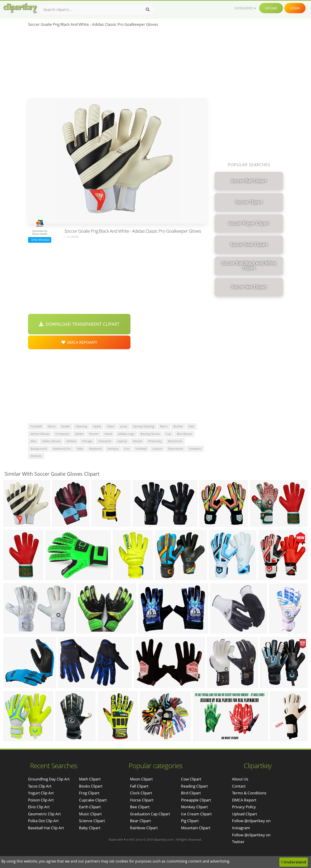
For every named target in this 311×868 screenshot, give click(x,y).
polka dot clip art (43, 820)
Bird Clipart (191, 793)
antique (113, 449)
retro (164, 426)
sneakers (195, 449)
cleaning (81, 426)
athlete (71, 441)
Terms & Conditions (249, 793)
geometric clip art (44, 813)
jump (123, 426)
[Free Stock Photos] (20, 8)
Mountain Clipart (195, 827)
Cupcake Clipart (93, 800)
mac (33, 441)
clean (110, 426)
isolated (140, 449)
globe (79, 434)
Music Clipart (90, 813)
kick (191, 426)
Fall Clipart (139, 786)
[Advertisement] (117, 64)
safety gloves (51, 441)
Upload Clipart (244, 813)
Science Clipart (92, 820)
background (39, 449)
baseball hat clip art (46, 827)
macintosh (175, 441)
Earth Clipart (90, 806)
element (36, 456)
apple (97, 426)
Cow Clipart (191, 779)
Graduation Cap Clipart (150, 813)
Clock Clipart (141, 793)
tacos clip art (39, 786)
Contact (239, 786)
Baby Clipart (89, 827)
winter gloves (40, 434)
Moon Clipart (141, 779)
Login (295, 8)
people (137, 441)
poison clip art (41, 800)
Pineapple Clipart (196, 800)
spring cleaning (143, 426)
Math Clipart (90, 779)
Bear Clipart (140, 820)
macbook (95, 449)
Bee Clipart (140, 806)
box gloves (184, 434)
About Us (240, 779)
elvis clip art (39, 806)
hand (108, 434)
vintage (87, 441)
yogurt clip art (41, 793)
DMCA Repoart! (81, 342)
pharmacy (155, 441)
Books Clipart (90, 786)
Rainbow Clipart (144, 827)
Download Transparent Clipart (81, 324)
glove (51, 426)
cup (168, 434)
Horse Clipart (141, 800)
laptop (122, 441)
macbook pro (62, 449)
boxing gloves (150, 434)
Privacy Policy (244, 806)
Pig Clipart (190, 820)
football (36, 426)
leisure (157, 449)
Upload (271, 8)
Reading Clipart (194, 786)
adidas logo (126, 434)
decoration (175, 449)
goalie (65, 426)
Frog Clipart (89, 793)
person (94, 434)
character (104, 441)
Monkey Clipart (194, 806)
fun (127, 449)
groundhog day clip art (49, 779)
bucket (178, 426)
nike (80, 449)
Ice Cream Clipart (196, 813)
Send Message (39, 239)
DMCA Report (244, 800)
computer (62, 434)
